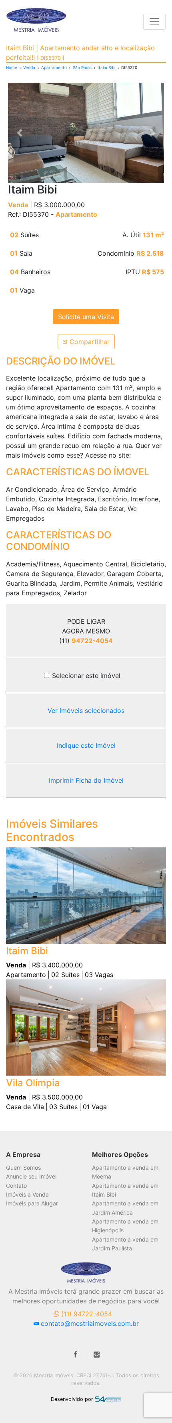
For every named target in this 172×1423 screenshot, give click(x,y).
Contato (16, 1185)
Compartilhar (89, 342)
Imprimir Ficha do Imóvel (86, 780)
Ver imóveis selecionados (86, 710)
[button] (20, 133)
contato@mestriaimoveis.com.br (89, 1323)
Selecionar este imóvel (86, 676)
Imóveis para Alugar (32, 1203)
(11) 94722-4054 (85, 1314)
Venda (29, 67)
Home (11, 67)
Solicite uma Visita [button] (86, 317)
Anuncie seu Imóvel (31, 1176)
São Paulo (82, 67)
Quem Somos (23, 1167)
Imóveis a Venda (27, 1194)
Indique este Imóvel (86, 745)
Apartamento (54, 67)
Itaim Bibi (106, 67)
